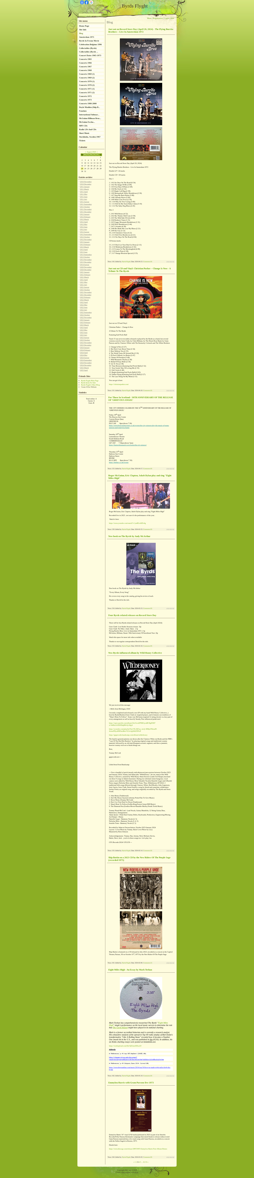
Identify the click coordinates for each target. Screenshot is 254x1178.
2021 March (84, 277)
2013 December (85, 262)
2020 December (85, 270)
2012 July (83, 229)
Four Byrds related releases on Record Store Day (132, 615)
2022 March (84, 300)
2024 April (84, 353)
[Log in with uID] (82, 2)
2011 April (84, 192)
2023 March (84, 325)
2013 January (85, 242)
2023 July (83, 335)
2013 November (86, 260)
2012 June (83, 227)
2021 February (85, 275)
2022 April (84, 302)
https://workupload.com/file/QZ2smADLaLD (125, 1046)
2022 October (85, 315)
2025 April (84, 370)
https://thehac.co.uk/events (118, 462)
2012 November (86, 239)
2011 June (83, 197)
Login (166, 18)
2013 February (85, 245)
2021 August (84, 287)
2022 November (86, 317)
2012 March (84, 219)
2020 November (86, 267)
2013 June (83, 252)
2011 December (85, 212)
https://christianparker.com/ (119, 384)
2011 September (86, 204)
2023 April (84, 328)
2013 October (85, 257)
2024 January (85, 348)
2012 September (86, 234)
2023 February (85, 322)
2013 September (86, 255)
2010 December (85, 184)
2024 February (85, 350)
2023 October (85, 340)
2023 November (86, 343)
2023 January (85, 320)
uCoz (136, 1172)
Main (149, 18)
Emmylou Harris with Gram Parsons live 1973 (131, 1082)
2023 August (84, 338)
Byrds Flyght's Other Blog (90, 385)
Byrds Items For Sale (88, 383)
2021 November (86, 292)
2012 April (84, 222)
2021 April (84, 280)
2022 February (85, 297)
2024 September (86, 360)
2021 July (83, 285)
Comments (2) (147, 963)
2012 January (85, 214)
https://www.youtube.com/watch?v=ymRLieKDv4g (127, 523)
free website (126, 1172)
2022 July (83, 310)
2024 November (86, 363)
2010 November (86, 182)
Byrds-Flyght (126, 261)
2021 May (83, 282)
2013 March (84, 247)
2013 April (84, 250)
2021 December (85, 295)
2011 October (85, 207)
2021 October (85, 290)
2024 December (85, 365)
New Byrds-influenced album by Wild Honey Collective (135, 653)
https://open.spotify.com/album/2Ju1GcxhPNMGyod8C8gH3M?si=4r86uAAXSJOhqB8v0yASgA (132, 724)
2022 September (86, 312)
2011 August (84, 202)
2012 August (84, 232)
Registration (158, 18)
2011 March (84, 189)
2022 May (83, 305)
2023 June (83, 333)
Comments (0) (147, 261)
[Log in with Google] (91, 2)
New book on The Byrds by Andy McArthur (129, 536)
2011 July (83, 199)
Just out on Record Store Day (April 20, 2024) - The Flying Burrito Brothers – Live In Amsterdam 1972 (140, 30)
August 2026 (91, 152)
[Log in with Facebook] (87, 2)
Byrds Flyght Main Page (90, 381)
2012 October (85, 237)
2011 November (86, 209)
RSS (172, 18)
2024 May (83, 355)
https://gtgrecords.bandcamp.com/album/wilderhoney (128, 735)
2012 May (83, 224)
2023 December (85, 345)
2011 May (83, 194)
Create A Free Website (89, 387)
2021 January (85, 272)
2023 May (83, 330)
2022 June (83, 307)
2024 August (84, 358)
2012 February (85, 217)
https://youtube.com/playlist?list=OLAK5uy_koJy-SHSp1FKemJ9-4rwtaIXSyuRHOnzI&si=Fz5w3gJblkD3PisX (133, 730)
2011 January (85, 187)
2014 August (84, 265)
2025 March (84, 368)
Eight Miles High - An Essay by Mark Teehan (130, 969)
